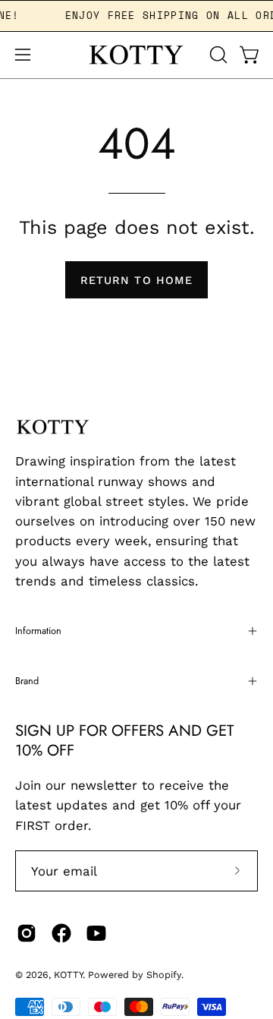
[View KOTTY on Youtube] (96, 933)
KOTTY (68, 974)
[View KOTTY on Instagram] (26, 933)
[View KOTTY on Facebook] (61, 933)
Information (38, 630)
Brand (27, 681)
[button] (217, 54)
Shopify (163, 974)
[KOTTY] (136, 55)
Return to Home (136, 280)
